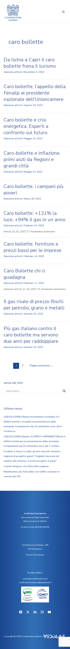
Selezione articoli (13, 72)
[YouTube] (49, 612)
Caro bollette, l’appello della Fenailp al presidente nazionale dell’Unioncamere (35, 93)
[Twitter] (27, 612)
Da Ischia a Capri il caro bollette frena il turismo (30, 62)
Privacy (29, 554)
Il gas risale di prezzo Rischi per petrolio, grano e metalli (34, 304)
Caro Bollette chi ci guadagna (24, 274)
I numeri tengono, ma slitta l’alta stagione (26, 466)
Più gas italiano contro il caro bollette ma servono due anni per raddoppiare (31, 335)
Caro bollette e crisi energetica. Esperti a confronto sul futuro (26, 126)
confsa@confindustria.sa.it (35, 578)
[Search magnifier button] (64, 391)
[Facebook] (20, 612)
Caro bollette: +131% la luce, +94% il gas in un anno (34, 216)
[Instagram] (42, 612)
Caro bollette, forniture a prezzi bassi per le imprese (32, 247)
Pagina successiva (41, 365)
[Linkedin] (35, 612)
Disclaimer (39, 554)
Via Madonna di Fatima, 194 (35, 545)
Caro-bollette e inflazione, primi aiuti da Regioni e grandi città (32, 159)
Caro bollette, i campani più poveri (33, 189)
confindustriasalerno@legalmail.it (35, 582)
